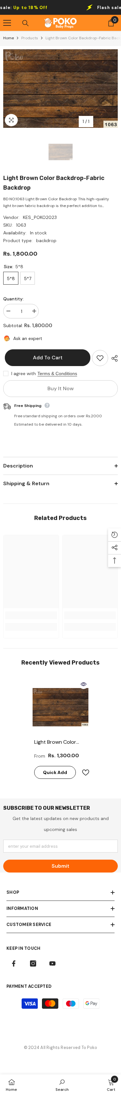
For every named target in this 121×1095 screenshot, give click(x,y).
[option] (60, 88)
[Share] (113, 358)
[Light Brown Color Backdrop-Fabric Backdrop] (60, 707)
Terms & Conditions (57, 373)
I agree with (23, 373)
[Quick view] (83, 684)
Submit (60, 866)
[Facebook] (13, 963)
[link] (31, 615)
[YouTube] (52, 963)
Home (8, 38)
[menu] (7, 23)
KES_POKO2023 (40, 217)
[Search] (25, 23)
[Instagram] (33, 963)
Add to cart (46, 357)
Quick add (55, 772)
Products (29, 38)
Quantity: (13, 299)
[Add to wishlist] (100, 358)
